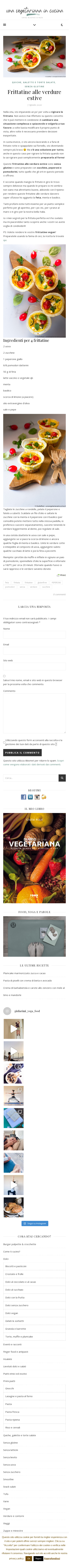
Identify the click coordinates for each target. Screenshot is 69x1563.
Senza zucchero (11, 1472)
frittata (17, 582)
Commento (9, 690)
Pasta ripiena (12, 1419)
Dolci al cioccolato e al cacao (20, 1281)
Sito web (8, 660)
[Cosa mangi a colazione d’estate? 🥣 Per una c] (14, 1074)
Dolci (6, 1258)
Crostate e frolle (14, 1274)
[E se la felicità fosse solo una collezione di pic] (14, 1118)
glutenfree (42, 582)
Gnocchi (9, 1388)
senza (22, 587)
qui (4, 240)
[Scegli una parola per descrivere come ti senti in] (14, 1140)
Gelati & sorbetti (14, 1320)
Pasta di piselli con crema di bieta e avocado (27, 980)
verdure (33, 587)
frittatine (29, 582)
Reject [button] (38, 1558)
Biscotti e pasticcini (15, 1266)
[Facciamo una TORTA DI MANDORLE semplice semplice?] (14, 1207)
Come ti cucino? (11, 1251)
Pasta (8, 1404)
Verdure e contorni (13, 1516)
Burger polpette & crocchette (19, 1244)
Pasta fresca (12, 1411)
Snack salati (9, 1486)
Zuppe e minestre (13, 1530)
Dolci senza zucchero (16, 1305)
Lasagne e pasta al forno (19, 1396)
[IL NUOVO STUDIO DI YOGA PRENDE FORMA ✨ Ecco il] (14, 1029)
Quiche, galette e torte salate (33, 82)
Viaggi (6, 1523)
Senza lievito (10, 1457)
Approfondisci (52, 1558)
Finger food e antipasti (15, 1351)
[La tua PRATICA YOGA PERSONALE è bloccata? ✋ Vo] (14, 1185)
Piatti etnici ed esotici (15, 1373)
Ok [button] (28, 1558)
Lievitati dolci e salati (14, 1366)
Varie (6, 1501)
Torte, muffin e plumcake (19, 1336)
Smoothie (8, 1479)
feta (7, 582)
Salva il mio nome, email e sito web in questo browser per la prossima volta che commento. (32, 682)
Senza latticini (10, 1450)
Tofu (5, 1494)
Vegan (6, 1508)
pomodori (10, 587)
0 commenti (59, 594)
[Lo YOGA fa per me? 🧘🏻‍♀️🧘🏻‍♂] (14, 1051)
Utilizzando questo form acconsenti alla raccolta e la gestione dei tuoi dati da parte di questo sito (33, 742)
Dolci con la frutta (14, 1297)
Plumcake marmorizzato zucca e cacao (24, 973)
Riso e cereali (12, 1427)
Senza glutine (34, 86)
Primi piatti (9, 1381)
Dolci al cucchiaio (14, 1289)
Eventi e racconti (12, 1344)
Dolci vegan (11, 1313)
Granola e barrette (15, 1328)
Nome (6, 628)
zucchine (46, 587)
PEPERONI (56, 582)
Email (6, 644)
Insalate (7, 1359)
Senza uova (9, 1464)
